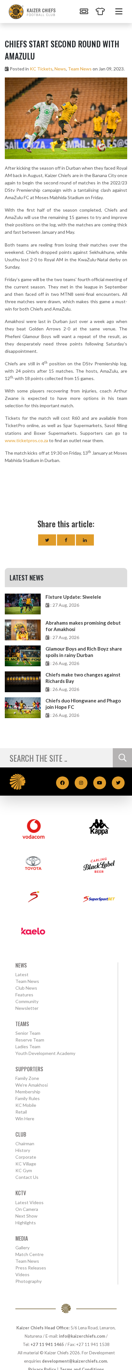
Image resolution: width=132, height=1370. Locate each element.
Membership (27, 1091)
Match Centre (29, 1254)
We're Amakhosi (31, 1085)
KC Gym (23, 1170)
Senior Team (27, 1033)
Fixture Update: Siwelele (73, 597)
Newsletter (26, 1008)
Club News (26, 988)
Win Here (24, 1118)
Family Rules (27, 1098)
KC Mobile (25, 1105)
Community (26, 1001)
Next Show (26, 1216)
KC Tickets (41, 68)
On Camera (26, 1209)
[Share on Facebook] (66, 540)
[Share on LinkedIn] (85, 540)
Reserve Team (29, 1039)
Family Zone (27, 1078)
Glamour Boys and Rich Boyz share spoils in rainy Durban (83, 652)
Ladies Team (27, 1046)
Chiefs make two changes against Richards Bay (82, 678)
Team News (80, 68)
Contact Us (26, 1177)
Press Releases (30, 1267)
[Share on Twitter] (47, 540)
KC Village (25, 1163)
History (22, 1150)
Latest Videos (29, 1202)
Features (24, 994)
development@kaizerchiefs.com (74, 1361)
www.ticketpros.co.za (26, 440)
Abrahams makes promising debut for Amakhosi (83, 626)
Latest (22, 974)
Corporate (25, 1157)
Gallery (22, 1247)
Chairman (24, 1143)
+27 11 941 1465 (47, 1344)
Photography (28, 1281)
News (60, 68)
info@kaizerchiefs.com (82, 1336)
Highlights (25, 1222)
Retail (21, 1112)
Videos (22, 1274)
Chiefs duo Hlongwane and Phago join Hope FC (83, 704)
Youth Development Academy (45, 1053)
